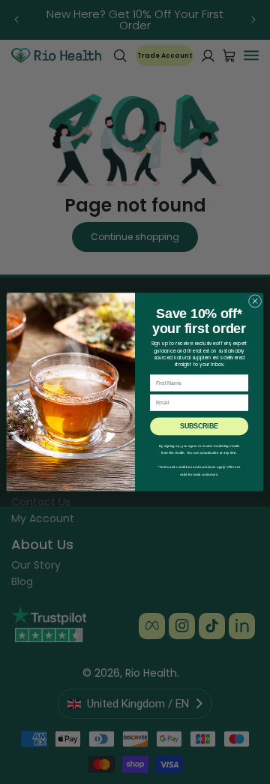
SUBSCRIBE (199, 427)
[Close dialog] (254, 301)
